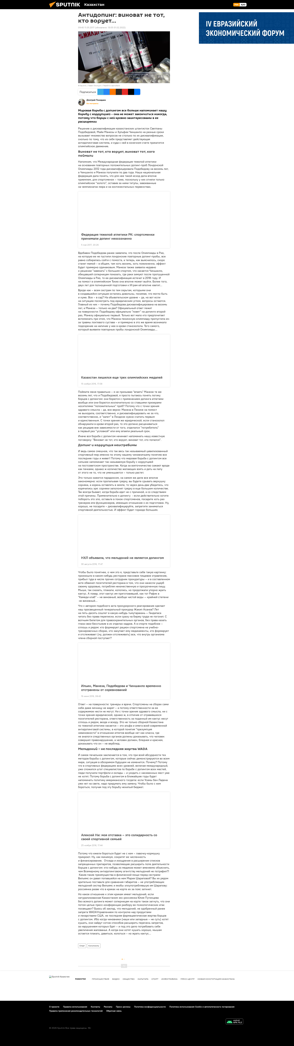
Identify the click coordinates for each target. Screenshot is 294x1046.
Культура (143, 979)
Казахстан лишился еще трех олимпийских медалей (121, 377)
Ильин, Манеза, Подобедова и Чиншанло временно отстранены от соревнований (121, 688)
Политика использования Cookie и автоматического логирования (201, 1006)
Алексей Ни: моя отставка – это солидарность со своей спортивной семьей (119, 837)
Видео (116, 979)
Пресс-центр (187, 979)
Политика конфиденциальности (150, 1006)
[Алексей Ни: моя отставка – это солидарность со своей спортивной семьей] (124, 811)
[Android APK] (234, 1021)
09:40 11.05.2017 (86, 27)
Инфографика (169, 979)
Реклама (108, 1006)
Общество (129, 979)
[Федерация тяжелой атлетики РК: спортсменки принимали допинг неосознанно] (124, 211)
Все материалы (92, 103)
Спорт (82, 946)
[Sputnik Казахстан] (65, 8)
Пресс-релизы (123, 1006)
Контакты (95, 1006)
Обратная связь (114, 1010)
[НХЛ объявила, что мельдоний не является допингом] (124, 534)
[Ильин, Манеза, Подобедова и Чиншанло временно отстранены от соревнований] (124, 662)
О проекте (54, 1006)
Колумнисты (93, 946)
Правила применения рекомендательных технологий (76, 1010)
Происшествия (100, 979)
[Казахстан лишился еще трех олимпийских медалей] (124, 354)
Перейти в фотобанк (111, 85)
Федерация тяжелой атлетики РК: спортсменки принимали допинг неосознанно (118, 236)
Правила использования (75, 1006)
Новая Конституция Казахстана (216, 979)
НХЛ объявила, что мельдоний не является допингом (122, 558)
